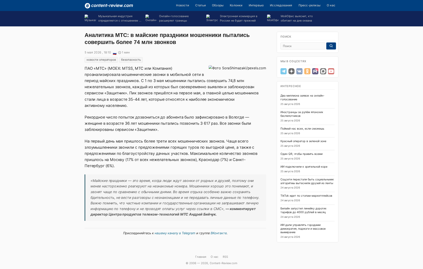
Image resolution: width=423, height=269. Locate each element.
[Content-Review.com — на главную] (109, 5)
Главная (200, 256)
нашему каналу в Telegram (175, 233)
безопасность (131, 59)
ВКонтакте (219, 233)
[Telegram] (283, 71)
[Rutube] (315, 71)
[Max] (323, 71)
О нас (331, 5)
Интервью (256, 5)
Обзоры (218, 5)
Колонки (236, 5)
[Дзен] (291, 71)
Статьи (200, 5)
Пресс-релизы (310, 5)
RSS (225, 256)
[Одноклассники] (307, 71)
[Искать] (331, 45)
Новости (182, 5)
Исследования (281, 5)
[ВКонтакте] (299, 71)
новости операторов (101, 59)
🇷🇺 (114, 53)
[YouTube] (331, 71)
